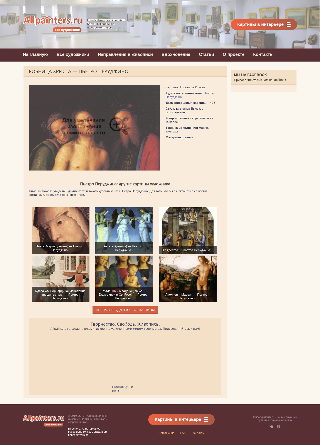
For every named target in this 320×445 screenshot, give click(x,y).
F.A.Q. (183, 433)
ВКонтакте (271, 426)
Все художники (73, 54)
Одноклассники (278, 426)
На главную (35, 54)
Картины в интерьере (260, 24)
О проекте (233, 54)
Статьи (206, 54)
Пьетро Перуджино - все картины (125, 310)
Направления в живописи (125, 54)
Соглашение (166, 433)
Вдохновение (176, 54)
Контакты (263, 54)
